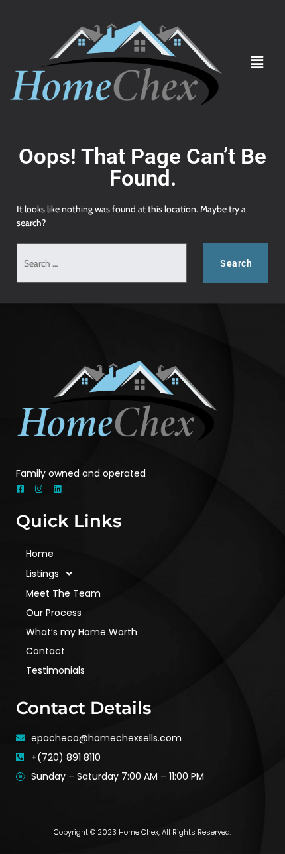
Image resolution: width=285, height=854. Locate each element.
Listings (42, 573)
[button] (256, 63)
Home (40, 553)
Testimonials (55, 670)
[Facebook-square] (20, 489)
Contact (45, 651)
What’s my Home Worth (81, 632)
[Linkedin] (57, 489)
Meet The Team (63, 593)
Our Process (54, 612)
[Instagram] (38, 489)
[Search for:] (102, 263)
